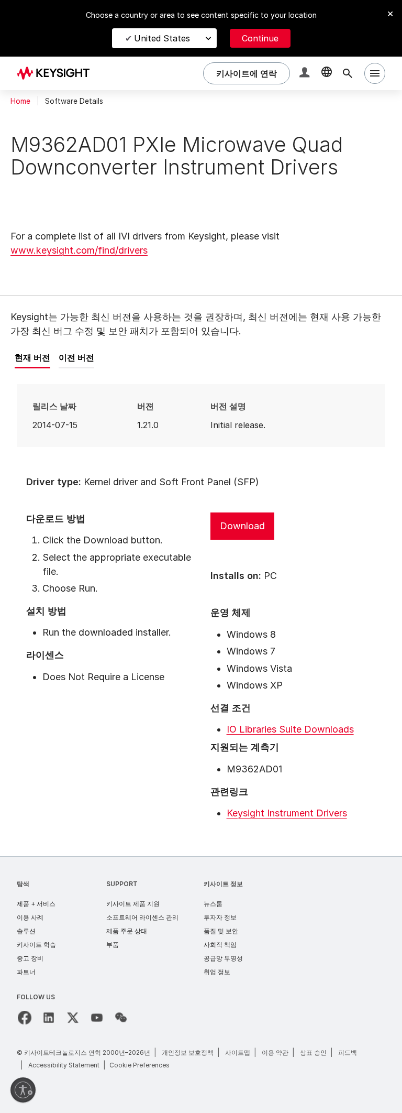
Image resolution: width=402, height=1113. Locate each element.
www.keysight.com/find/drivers (79, 250)
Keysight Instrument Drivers (287, 813)
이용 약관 (275, 1052)
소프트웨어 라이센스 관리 (142, 917)
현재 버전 (32, 357)
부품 (112, 944)
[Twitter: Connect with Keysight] (73, 1017)
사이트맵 (237, 1052)
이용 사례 (30, 917)
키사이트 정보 (223, 884)
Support (122, 884)
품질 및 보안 (221, 931)
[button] (305, 73)
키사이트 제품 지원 (133, 904)
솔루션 (26, 931)
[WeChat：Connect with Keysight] (121, 1017)
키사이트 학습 (36, 944)
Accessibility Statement (63, 1065)
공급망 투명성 (223, 958)
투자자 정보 (220, 917)
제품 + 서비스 (36, 904)
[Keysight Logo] (57, 73)
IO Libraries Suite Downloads (290, 729)
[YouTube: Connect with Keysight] (97, 1017)
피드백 (347, 1052)
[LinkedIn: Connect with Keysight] (49, 1017)
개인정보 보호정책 (188, 1052)
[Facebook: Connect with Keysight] (24, 1017)
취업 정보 (217, 972)
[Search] (347, 73)
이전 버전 (76, 357)
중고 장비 (30, 958)
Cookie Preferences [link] (139, 1065)
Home (20, 101)
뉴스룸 (213, 904)
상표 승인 (313, 1052)
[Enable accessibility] (23, 1090)
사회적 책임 (220, 944)
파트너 (26, 972)
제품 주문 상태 (126, 931)
